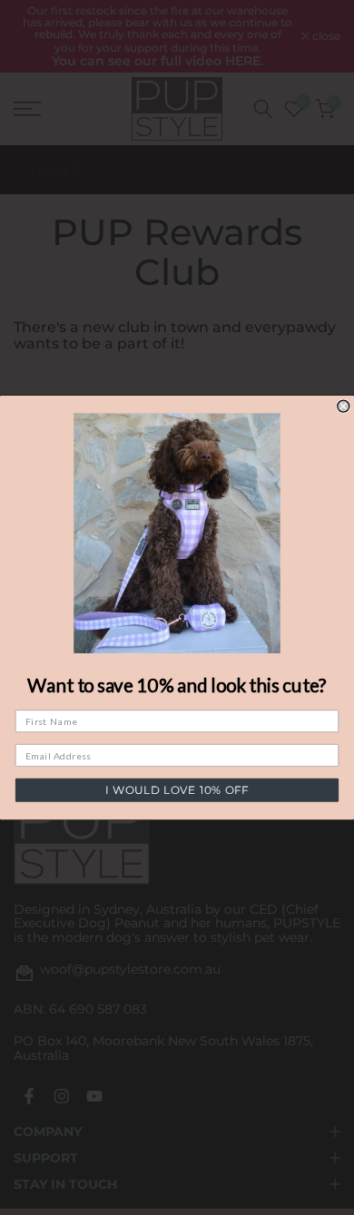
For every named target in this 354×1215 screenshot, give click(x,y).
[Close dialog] (343, 406)
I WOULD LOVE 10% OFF (176, 790)
